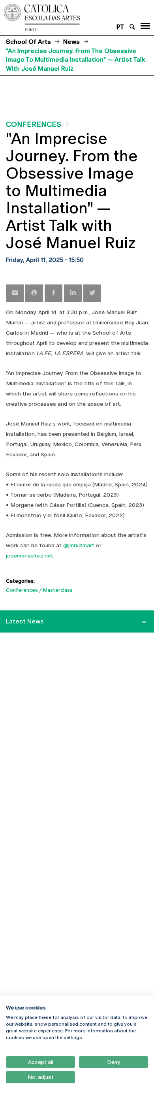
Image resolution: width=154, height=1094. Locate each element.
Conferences (33, 124)
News (71, 41)
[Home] (64, 17)
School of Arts (28, 41)
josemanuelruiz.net (29, 555)
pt (120, 27)
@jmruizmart (78, 545)
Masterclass (58, 590)
